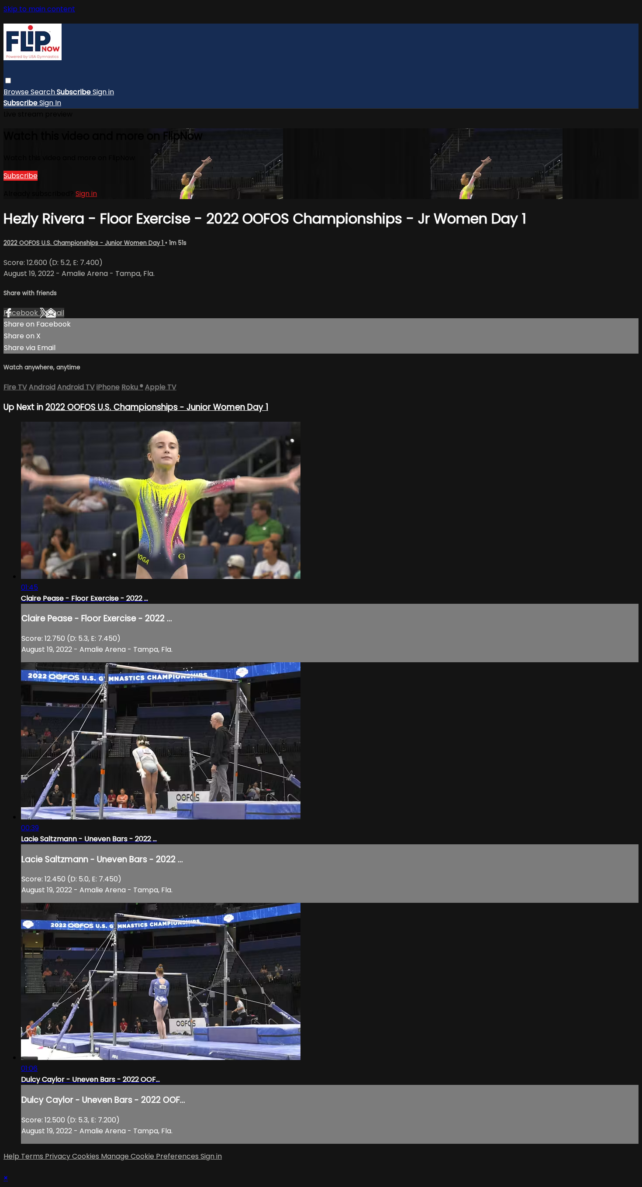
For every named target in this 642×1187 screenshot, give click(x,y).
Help (12, 1156)
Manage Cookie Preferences (150, 1156)
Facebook (21, 313)
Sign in (103, 92)
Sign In (50, 103)
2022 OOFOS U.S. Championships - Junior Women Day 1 (84, 243)
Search (44, 92)
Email (55, 313)
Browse (17, 92)
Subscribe (20, 176)
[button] (8, 80)
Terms (33, 1156)
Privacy (58, 1156)
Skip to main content (39, 9)
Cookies (86, 1156)
